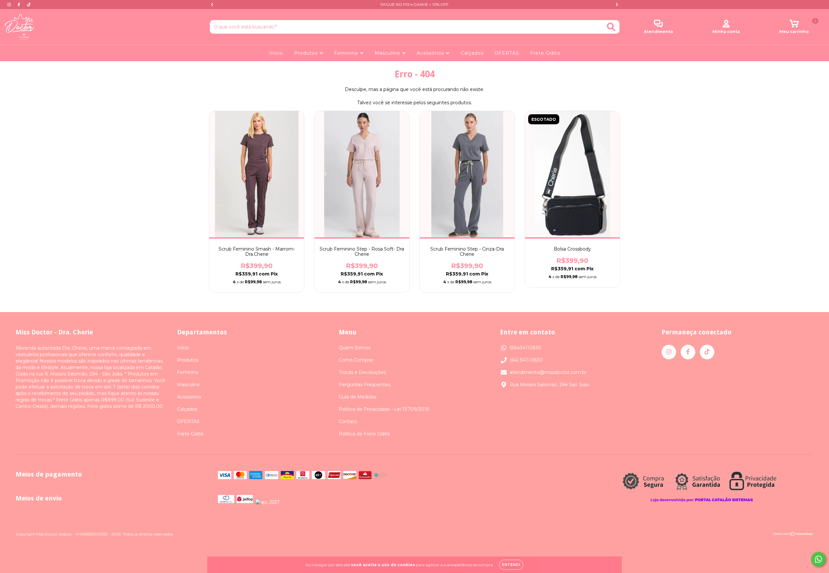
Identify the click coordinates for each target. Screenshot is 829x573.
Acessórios (431, 53)
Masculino (388, 53)
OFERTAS (506, 53)
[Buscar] (611, 27)
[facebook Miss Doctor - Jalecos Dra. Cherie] (19, 4)
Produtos (306, 53)
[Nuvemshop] (793, 534)
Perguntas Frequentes (364, 385)
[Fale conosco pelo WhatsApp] (818, 559)
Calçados (472, 53)
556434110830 (525, 348)
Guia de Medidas (357, 397)
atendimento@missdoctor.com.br (548, 372)
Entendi (511, 565)
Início (276, 53)
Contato (348, 421)
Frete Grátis (545, 53)
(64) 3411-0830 (526, 360)
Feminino (347, 53)
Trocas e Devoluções (362, 372)
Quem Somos (354, 348)
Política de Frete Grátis (364, 434)
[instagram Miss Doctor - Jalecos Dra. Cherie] (10, 4)
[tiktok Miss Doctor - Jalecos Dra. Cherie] (29, 4)
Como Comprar (356, 360)
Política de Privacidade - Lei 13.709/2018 (384, 409)
